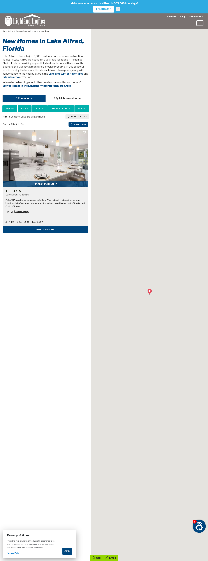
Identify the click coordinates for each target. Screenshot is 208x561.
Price (9, 108)
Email (112, 557)
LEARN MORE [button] (103, 9)
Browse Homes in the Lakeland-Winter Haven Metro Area (36, 85)
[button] (150, 292)
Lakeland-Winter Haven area (66, 73)
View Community (46, 229)
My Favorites (196, 16)
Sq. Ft (39, 108)
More (81, 108)
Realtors (171, 16)
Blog (182, 16)
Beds (24, 108)
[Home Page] (3, 31)
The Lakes (13, 191)
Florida (10, 31)
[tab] (24, 98)
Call (98, 557)
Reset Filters (79, 116)
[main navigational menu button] (199, 23)
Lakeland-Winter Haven (26, 31)
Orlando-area (10, 77)
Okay (67, 551)
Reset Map (80, 124)
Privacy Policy (13, 553)
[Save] (84, 133)
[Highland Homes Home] (24, 17)
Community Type (60, 108)
